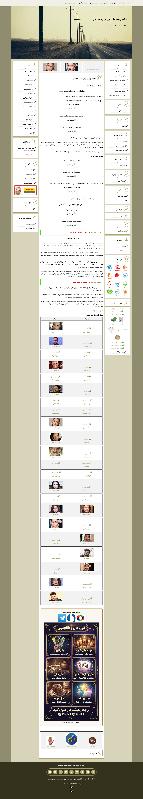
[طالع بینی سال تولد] (117, 329)
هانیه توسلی (86, 514)
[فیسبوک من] (82, 772)
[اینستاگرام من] (77, 772)
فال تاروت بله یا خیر (29, 128)
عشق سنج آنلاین (122, 230)
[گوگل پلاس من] (61, 772)
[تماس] (71, 772)
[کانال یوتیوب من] (55, 772)
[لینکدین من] (50, 772)
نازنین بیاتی (56, 499)
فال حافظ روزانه (30, 174)
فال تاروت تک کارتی (29, 89)
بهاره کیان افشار (86, 499)
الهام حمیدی (86, 413)
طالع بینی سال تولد (121, 351)
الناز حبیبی (87, 379)
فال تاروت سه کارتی (29, 93)
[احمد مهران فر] (93, 70)
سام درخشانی (56, 601)
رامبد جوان (87, 442)
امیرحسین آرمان (86, 601)
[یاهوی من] (93, 772)
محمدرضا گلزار (56, 442)
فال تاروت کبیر (30, 75)
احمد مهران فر (56, 346)
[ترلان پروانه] (71, 67)
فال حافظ (121, 2)
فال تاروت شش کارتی (29, 106)
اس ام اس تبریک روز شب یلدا (119, 71)
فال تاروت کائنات (30, 84)
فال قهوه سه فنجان (121, 145)
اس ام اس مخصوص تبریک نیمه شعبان (119, 85)
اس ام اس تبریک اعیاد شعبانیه (118, 80)
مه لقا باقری (87, 370)
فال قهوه (124, 141)
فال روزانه (104, 2)
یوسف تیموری (87, 587)
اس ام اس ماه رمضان (121, 91)
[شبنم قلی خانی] (50, 67)
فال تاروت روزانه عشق (28, 124)
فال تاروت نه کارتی (29, 110)
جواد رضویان (55, 331)
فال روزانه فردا (30, 228)
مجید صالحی (86, 528)
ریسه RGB (124, 246)
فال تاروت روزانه (30, 71)
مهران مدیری (86, 331)
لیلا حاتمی (86, 355)
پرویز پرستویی (56, 475)
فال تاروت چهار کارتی (29, 97)
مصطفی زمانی (86, 466)
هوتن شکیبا (55, 355)
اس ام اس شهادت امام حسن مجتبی (117, 95)
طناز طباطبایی (55, 490)
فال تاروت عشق (30, 119)
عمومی (90, 753)
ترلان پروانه (56, 528)
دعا (126, 200)
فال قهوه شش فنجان (121, 150)
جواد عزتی (87, 558)
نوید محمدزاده (87, 403)
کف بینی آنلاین (123, 165)
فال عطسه (32, 208)
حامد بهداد (56, 394)
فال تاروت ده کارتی (29, 115)
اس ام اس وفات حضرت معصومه (118, 75)
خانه (128, 2)
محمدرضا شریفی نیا (55, 456)
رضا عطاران (87, 572)
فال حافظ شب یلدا (30, 178)
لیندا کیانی (56, 403)
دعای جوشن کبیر (122, 195)
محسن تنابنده (87, 456)
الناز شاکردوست (86, 475)
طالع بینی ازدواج (122, 180)
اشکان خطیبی (55, 543)
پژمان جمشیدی (56, 370)
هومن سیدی (86, 490)
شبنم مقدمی (86, 427)
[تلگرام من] (88, 772)
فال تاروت (113, 2)
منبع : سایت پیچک (98, 310)
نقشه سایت (62, 783)
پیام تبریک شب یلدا (29, 182)
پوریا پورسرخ (55, 379)
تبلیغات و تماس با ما (70, 2)
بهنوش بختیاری (87, 543)
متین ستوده (55, 413)
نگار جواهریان (87, 346)
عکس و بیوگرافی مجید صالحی (109, 19)
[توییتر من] (66, 772)
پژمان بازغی (55, 572)
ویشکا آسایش (56, 558)
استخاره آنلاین (83, 2)
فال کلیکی (124, 215)
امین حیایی (87, 394)
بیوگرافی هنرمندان (29, 224)
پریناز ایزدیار (55, 514)
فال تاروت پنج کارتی (29, 102)
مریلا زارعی (56, 466)
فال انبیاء (124, 126)
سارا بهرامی (56, 587)
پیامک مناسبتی (94, 2)
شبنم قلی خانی (56, 427)
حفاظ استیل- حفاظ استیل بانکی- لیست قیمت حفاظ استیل (26, 149)
